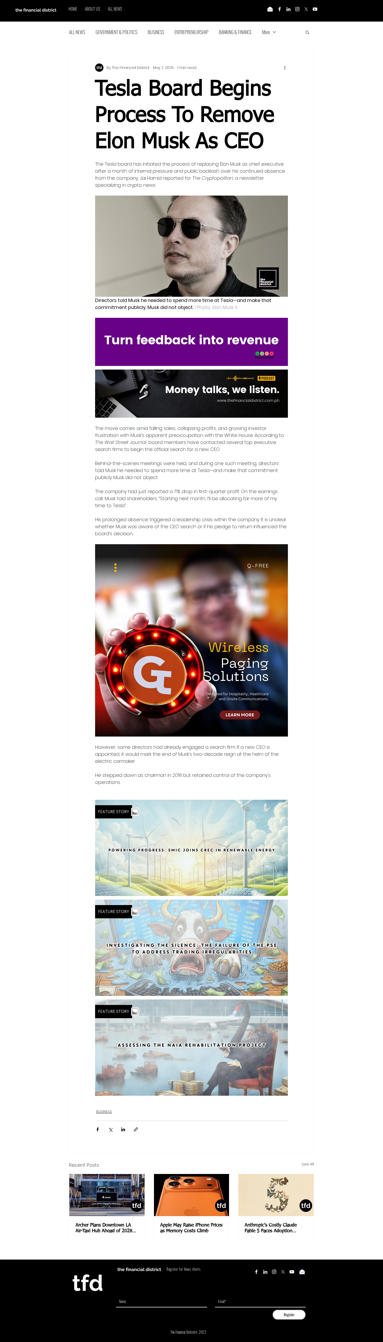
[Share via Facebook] (97, 1129)
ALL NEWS (77, 32)
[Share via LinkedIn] (123, 1129)
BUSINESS (156, 32)
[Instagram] (297, 9)
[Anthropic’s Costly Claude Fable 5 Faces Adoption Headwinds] (276, 1195)
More (266, 32)
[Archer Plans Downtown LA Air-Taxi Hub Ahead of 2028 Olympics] (107, 1195)
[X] (306, 9)
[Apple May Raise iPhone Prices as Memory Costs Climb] (191, 1195)
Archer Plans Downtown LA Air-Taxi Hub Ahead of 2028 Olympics (104, 1228)
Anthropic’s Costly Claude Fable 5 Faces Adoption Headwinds (271, 1228)
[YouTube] (292, 1272)
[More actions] (285, 67)
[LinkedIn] (288, 9)
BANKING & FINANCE (235, 32)
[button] (307, 32)
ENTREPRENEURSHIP (191, 32)
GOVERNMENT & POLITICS (116, 32)
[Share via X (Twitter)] (110, 1129)
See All (308, 1164)
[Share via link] (135, 1129)
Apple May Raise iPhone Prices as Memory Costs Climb (191, 1228)
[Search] (313, 10)
